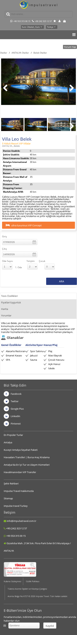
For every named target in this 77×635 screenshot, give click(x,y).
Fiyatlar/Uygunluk (11, 302)
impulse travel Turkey (16, 506)
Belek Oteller (40, 52)
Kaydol (50, 626)
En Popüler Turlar (13, 435)
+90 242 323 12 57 (43, 21)
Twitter (14, 401)
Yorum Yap (70, 47)
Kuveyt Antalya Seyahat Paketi (21, 449)
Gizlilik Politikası (32, 581)
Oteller (3, 52)
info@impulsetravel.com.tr (21, 521)
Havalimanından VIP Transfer (20, 472)
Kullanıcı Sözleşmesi (12, 581)
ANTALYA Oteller (20, 52)
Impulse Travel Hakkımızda (19, 491)
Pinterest (15, 423)
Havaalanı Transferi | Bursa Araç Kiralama (27, 457)
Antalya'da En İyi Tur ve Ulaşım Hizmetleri (27, 464)
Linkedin (15, 416)
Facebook (15, 393)
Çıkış (4, 248)
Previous (6, 91)
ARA (61, 281)
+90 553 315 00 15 (21, 21)
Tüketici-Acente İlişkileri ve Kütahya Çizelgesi (27, 588)
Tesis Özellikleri (9, 296)
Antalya (8, 442)
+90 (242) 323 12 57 (16, 528)
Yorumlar (6, 315)
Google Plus (17, 408)
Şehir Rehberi (11, 483)
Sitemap (8, 498)
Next (71, 91)
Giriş (4, 236)
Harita (4, 309)
